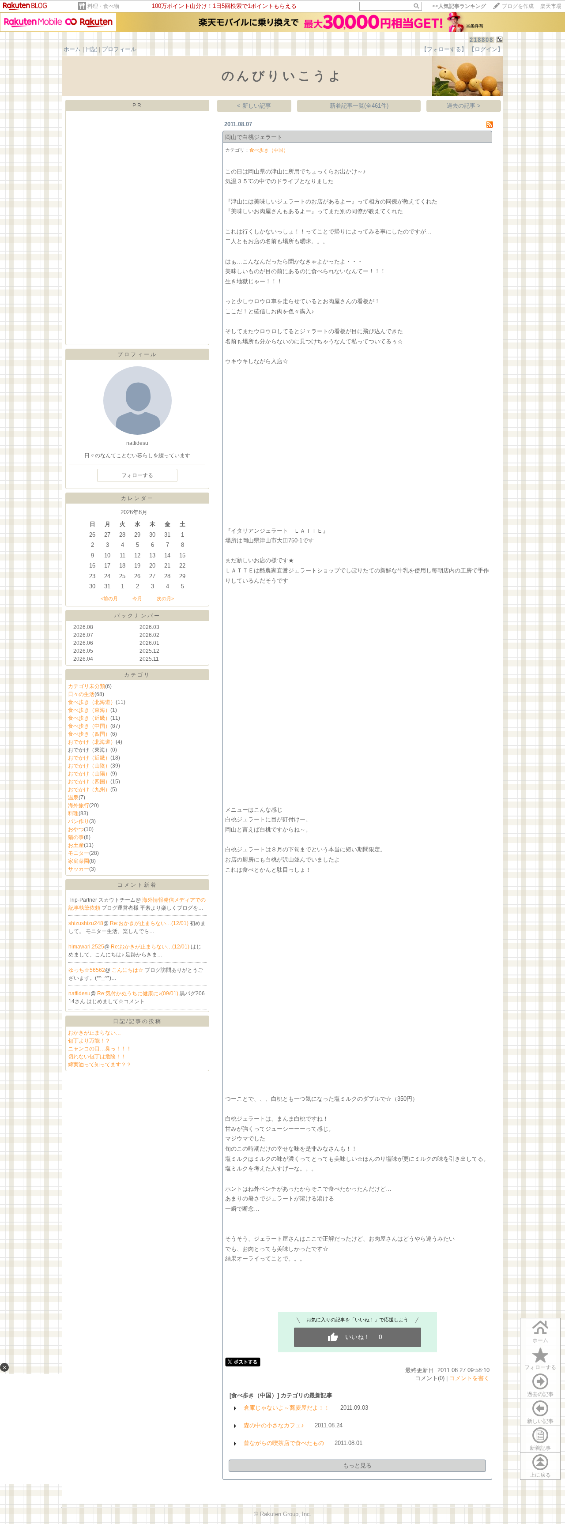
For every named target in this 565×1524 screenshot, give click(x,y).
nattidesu (79, 993)
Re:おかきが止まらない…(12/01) (150, 923)
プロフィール (119, 49)
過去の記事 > (464, 105)
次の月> (165, 598)
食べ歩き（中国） (89, 726)
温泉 (73, 797)
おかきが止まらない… (94, 1033)
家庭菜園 (78, 861)
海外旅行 (78, 805)
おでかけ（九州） (89, 789)
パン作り (78, 821)
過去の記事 (540, 1394)
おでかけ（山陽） (89, 774)
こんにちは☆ (128, 970)
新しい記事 (540, 1421)
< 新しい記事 (254, 105)
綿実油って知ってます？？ (100, 1064)
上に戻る (540, 1475)
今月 (137, 598)
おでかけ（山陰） (89, 766)
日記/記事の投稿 (137, 1021)
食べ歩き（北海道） (92, 702)
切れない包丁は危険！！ (97, 1057)
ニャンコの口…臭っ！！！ (100, 1049)
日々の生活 (81, 694)
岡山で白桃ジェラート (253, 137)
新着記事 (540, 1448)
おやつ (76, 829)
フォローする (540, 1367)
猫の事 (76, 837)
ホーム (72, 49)
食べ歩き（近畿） (89, 718)
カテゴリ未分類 (86, 686)
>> (459, 6)
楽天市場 (550, 6)
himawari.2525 (86, 947)
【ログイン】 (486, 49)
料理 (73, 813)
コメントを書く (469, 1378)
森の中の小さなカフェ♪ (274, 1425)
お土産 (76, 845)
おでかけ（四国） (89, 782)
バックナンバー (137, 616)
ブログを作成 (518, 6)
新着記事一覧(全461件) (359, 105)
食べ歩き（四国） (89, 734)
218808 (481, 40)
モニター (78, 853)
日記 (91, 49)
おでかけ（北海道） (92, 742)
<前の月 (109, 598)
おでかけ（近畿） (89, 758)
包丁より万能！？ (89, 1041)
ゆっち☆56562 (86, 970)
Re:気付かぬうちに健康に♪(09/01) (138, 993)
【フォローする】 (444, 49)
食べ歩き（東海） (89, 710)
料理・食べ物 (103, 6)
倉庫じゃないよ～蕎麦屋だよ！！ (287, 1407)
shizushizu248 (85, 923)
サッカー (78, 869)
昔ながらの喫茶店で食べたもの (284, 1443)
